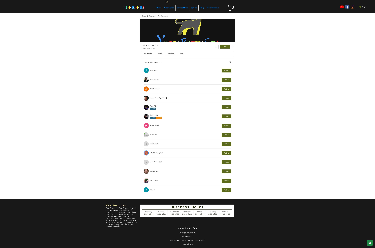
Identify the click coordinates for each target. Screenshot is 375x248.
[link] (148, 54)
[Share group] (232, 46)
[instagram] (352, 6)
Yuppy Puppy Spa (187, 228)
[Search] (216, 47)
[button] (231, 8)
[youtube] (342, 6)
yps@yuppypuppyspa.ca (187, 233)
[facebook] (347, 6)
